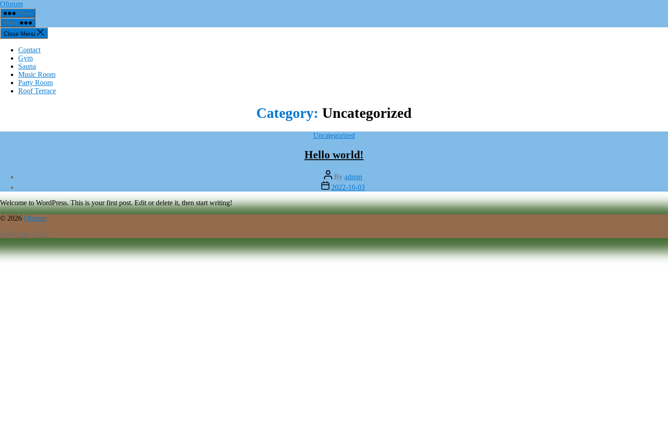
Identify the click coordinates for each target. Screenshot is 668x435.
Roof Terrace (37, 91)
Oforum (11, 4)
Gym (25, 58)
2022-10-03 (348, 187)
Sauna (27, 66)
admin (353, 177)
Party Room (35, 82)
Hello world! (334, 155)
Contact (29, 50)
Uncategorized (334, 135)
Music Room (36, 74)
